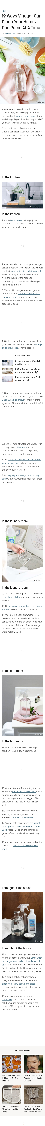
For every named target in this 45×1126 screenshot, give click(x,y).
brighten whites (12, 597)
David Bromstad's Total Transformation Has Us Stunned (33, 1078)
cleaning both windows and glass (18, 984)
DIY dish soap (16, 220)
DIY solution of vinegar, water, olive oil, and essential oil (22, 961)
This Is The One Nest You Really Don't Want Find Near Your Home (33, 1109)
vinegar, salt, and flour (13, 400)
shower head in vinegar (24, 792)
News (4, 11)
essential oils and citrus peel (26, 271)
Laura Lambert (10, 33)
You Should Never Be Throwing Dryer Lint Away (10, 1109)
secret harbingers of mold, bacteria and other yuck (21, 826)
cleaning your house (26, 116)
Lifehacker (7, 1000)
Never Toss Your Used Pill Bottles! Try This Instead (11, 1078)
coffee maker (21, 447)
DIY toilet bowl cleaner (23, 818)
